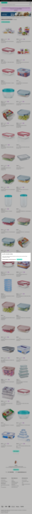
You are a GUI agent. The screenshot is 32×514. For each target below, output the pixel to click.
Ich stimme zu (19, 259)
